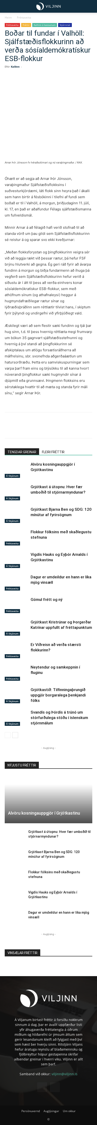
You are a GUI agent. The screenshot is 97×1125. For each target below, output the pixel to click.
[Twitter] (35, 84)
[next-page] (15, 735)
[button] (7, 6)
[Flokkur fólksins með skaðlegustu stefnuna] (16, 537)
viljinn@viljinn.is (64, 1074)
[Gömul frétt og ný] (16, 605)
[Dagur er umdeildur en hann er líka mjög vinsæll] (16, 582)
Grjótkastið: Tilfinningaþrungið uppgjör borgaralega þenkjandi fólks (58, 695)
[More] (89, 84)
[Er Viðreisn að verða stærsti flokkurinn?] (16, 650)
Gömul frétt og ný (46, 599)
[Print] (78, 84)
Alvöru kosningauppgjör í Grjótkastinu (44, 813)
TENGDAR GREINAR (22, 452)
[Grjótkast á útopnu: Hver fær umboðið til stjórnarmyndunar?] (16, 492)
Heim (8, 17)
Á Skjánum (12, 475)
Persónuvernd (30, 1111)
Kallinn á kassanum (45, 25)
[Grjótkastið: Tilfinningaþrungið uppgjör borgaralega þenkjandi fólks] (16, 695)
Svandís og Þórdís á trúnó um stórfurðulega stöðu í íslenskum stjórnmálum (59, 717)
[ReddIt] (56, 84)
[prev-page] (8, 735)
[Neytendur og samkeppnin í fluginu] (16, 673)
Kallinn (15, 66)
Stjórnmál (65, 25)
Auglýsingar (51, 1111)
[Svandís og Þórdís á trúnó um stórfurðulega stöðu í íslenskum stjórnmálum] (16, 718)
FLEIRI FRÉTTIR (53, 452)
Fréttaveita (24, 17)
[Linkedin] (46, 84)
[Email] (67, 84)
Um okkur (69, 1111)
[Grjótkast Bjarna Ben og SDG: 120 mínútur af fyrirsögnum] (16, 515)
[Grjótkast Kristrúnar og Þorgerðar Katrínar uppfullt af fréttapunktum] (16, 627)
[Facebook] (24, 84)
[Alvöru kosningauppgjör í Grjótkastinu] (16, 470)
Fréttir (26, 25)
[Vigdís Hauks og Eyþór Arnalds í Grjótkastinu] (16, 560)
